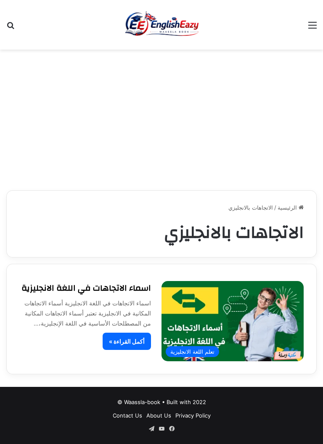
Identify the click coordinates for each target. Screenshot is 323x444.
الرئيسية (288, 207)
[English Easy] (161, 25)
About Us (158, 415)
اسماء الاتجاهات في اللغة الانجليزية (86, 288)
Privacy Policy (193, 415)
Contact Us (127, 415)
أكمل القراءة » (127, 341)
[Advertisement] (161, 117)
